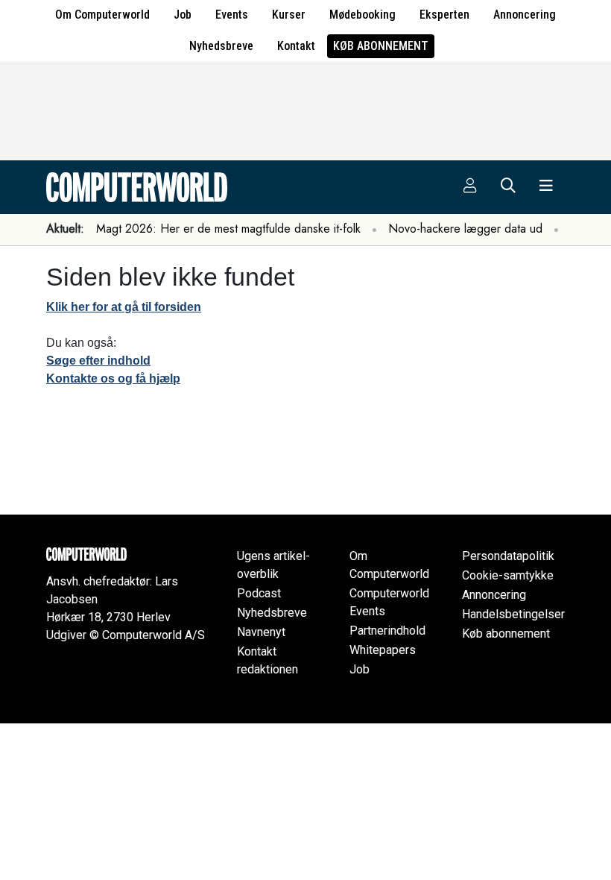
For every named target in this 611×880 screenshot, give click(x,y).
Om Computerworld (102, 14)
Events (231, 14)
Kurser (289, 14)
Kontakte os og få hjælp (113, 378)
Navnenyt (261, 632)
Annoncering (524, 14)
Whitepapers (382, 650)
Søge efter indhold (98, 360)
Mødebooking (362, 14)
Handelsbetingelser (513, 614)
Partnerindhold (387, 630)
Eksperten (444, 14)
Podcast (259, 593)
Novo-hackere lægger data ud (465, 228)
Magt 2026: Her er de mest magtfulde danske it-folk (228, 228)
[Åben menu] (546, 187)
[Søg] (508, 187)
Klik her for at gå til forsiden (123, 307)
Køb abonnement (380, 46)
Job (182, 14)
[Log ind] (470, 187)
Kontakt (296, 46)
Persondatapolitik (508, 556)
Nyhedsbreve (221, 46)
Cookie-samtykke (508, 575)
